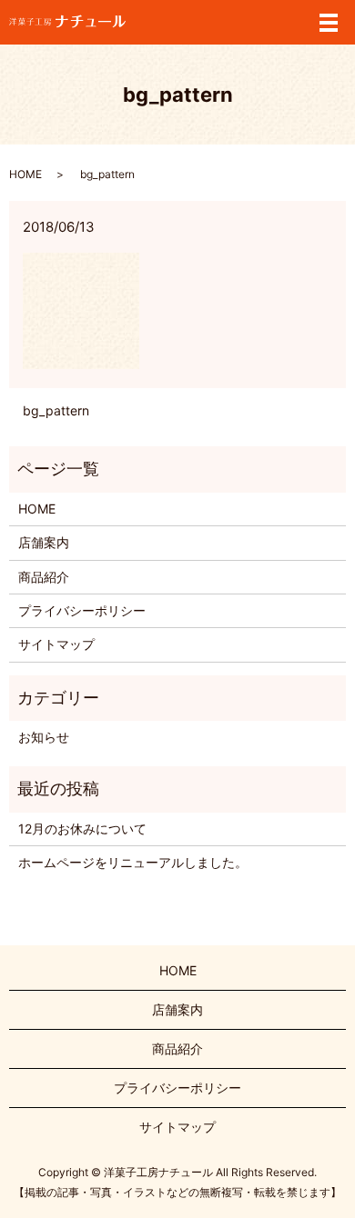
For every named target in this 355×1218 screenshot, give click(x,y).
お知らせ (43, 736)
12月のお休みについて (82, 828)
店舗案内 (43, 542)
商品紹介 (43, 576)
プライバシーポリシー (82, 610)
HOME (25, 174)
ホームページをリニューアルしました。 (133, 862)
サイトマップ (56, 644)
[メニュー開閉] (329, 23)
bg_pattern (56, 410)
